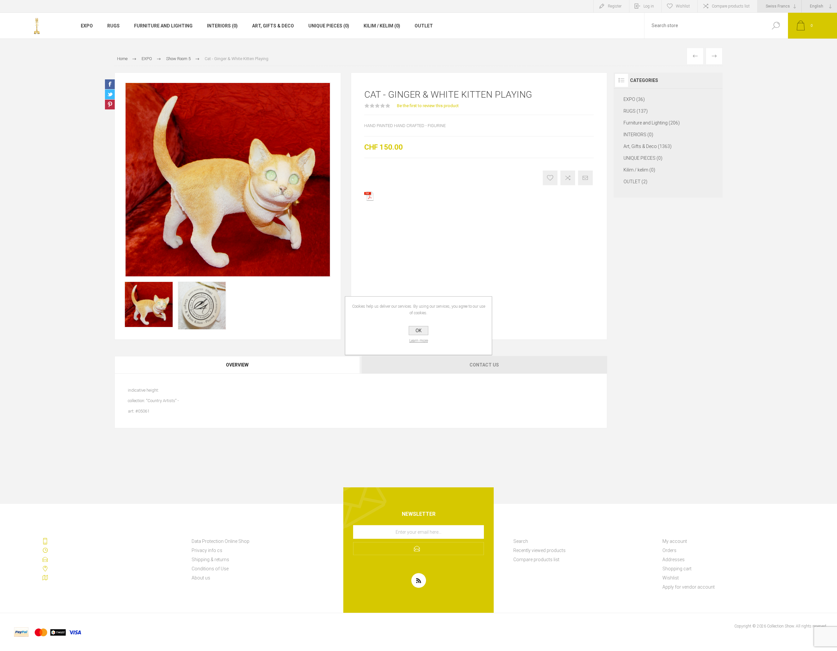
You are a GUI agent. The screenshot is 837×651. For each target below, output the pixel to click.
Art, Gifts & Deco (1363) (647, 146)
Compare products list (731, 6)
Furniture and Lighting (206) (651, 122)
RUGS (113, 25)
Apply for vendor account (688, 587)
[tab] (237, 365)
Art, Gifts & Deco (273, 25)
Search (775, 26)
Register (615, 6)
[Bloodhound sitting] (695, 56)
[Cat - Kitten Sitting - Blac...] (714, 56)
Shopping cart (677, 568)
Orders (669, 550)
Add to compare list (567, 178)
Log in (648, 6)
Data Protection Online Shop (220, 541)
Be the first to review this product (428, 105)
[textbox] (703, 26)
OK (418, 330)
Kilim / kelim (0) (382, 25)
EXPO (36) (634, 99)
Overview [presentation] (237, 364)
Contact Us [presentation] (484, 364)
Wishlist (670, 577)
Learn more (418, 340)
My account (674, 541)
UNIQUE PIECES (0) (328, 25)
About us (201, 577)
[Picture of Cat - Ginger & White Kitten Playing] (149, 304)
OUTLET (424, 25)
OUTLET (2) (635, 181)
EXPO (87, 25)
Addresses (673, 559)
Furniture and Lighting (163, 25)
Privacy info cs (207, 550)
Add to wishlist (550, 178)
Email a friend (585, 178)
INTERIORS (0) (222, 25)
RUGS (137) (635, 111)
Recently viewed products (539, 550)
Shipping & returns (210, 559)
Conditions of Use (210, 568)
